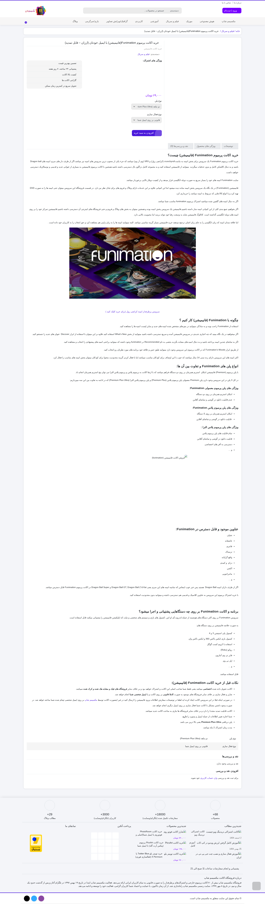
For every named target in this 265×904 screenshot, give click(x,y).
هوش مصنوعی (207, 21)
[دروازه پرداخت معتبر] (36, 843)
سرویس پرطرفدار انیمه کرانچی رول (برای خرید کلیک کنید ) (133, 311)
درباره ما (237, 3)
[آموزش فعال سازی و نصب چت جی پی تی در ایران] (215, 857)
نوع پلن (158, 101)
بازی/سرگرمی (92, 21)
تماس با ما (226, 3)
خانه (238, 31)
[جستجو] (86, 11)
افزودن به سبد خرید (144, 133)
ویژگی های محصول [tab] (206, 146)
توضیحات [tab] (229, 146)
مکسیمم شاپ (228, 21)
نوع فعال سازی (154, 114)
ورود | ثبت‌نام (230, 10)
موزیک (189, 21)
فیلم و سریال (172, 21)
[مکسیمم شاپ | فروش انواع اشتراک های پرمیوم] (36, 11)
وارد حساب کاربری (208, 778)
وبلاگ (75, 21)
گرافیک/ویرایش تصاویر (117, 21)
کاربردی (139, 21)
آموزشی (154, 21)
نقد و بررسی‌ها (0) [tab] (179, 146)
